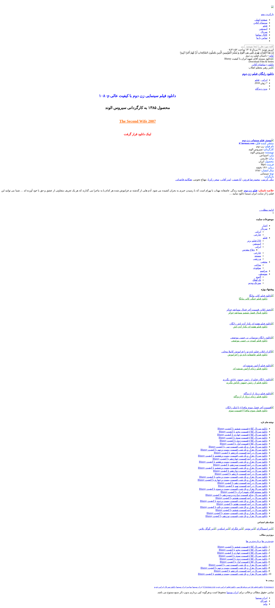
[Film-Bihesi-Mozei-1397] (252, 337)
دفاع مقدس (248, 249)
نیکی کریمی (267, 179)
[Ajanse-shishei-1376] (258, 365)
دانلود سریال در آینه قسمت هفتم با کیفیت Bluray (241, 504)
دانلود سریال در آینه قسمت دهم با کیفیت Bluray (242, 483)
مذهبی (264, 261)
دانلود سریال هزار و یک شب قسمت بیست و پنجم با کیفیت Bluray (233, 477)
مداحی (257, 264)
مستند (257, 255)
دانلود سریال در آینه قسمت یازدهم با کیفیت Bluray (241, 474)
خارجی (257, 234)
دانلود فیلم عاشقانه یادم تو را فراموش (247, 354)
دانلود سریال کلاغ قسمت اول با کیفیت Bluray (243, 443)
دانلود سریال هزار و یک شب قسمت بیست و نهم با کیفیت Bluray (234, 449)
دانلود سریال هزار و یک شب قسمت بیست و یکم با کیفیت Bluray (233, 507)
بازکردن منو (267, 14)
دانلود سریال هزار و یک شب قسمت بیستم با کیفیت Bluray (237, 513)
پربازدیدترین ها (253, 541)
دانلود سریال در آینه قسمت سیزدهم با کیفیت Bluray (240, 464)
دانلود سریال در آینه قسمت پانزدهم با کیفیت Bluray (240, 452)
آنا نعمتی (236, 179)
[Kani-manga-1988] (261, 295)
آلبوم (258, 277)
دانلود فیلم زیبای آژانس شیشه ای (250, 368)
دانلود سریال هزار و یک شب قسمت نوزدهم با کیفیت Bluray (236, 516)
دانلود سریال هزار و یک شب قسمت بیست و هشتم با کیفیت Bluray (232, 455)
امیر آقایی (226, 179)
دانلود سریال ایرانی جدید (165, 587)
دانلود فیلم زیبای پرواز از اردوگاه (250, 396)
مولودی (257, 268)
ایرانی (264, 80)
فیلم (265, 25)
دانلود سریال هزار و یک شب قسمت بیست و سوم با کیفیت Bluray (233, 489)
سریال (264, 31)
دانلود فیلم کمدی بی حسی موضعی (249, 340)
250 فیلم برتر (254, 240)
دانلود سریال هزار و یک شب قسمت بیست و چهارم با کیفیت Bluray (232, 480)
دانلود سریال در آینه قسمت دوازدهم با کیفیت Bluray (240, 471)
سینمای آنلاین (260, 22)
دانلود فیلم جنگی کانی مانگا (253, 298)
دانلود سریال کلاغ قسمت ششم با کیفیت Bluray (242, 428)
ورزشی (257, 258)
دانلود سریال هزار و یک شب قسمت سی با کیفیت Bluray (238, 446)
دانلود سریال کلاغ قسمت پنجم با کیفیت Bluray (243, 431)
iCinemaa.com (209, 587)
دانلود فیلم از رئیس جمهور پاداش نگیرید (246, 382)
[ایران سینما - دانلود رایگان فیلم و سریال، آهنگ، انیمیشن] (272, 6)
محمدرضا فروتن (251, 179)
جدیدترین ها (268, 541)
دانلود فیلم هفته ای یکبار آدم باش (250, 326)
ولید (265, 604)
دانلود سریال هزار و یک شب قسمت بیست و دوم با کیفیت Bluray (233, 501)
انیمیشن (263, 28)
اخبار (264, 225)
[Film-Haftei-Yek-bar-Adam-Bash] (251, 323)
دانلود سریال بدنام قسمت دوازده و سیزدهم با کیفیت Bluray (236, 495)
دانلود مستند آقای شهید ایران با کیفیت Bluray (244, 492)
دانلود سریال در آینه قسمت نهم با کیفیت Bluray (242, 486)
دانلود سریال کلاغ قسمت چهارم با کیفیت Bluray (242, 434)
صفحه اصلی (260, 19)
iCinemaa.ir (269, 587)
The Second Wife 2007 (137, 121)
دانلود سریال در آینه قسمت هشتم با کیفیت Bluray (241, 498)
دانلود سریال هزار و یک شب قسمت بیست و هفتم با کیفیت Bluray (233, 461)
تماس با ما (261, 38)
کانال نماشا (261, 35)
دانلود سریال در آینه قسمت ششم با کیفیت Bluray (241, 510)
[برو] (242, 47)
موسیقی (262, 274)
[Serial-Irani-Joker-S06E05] (250, 309)
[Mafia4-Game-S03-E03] (250, 407)
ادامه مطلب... (266, 210)
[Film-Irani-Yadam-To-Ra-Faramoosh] (247, 351)
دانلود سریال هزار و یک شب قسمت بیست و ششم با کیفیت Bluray (232, 467)
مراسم (263, 271)
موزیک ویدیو (254, 283)
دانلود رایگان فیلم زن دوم (258, 73)
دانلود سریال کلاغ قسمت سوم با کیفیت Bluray (243, 437)
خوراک (263, 601)
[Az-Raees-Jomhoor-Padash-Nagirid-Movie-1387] (248, 379)
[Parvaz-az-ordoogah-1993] (259, 393)
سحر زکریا (213, 179)
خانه (271, 55)
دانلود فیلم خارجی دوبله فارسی (249, 587)
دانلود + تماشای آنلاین (263, 64)
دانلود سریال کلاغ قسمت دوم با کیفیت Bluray (243, 440)
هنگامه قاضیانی (183, 179)
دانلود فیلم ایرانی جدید (226, 587)
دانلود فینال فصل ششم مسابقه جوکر (247, 312)
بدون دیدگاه (261, 89)
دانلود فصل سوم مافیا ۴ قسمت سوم (248, 410)
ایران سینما (197, 587)
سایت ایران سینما (184, 587)
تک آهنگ (257, 280)
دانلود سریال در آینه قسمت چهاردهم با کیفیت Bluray (240, 458)
